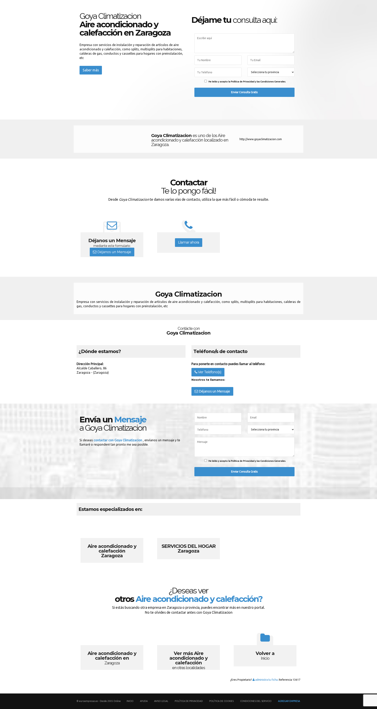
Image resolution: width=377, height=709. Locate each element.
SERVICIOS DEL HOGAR (188, 541)
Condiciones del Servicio (256, 701)
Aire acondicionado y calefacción (112, 541)
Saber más (91, 70)
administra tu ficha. (266, 679)
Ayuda (144, 701)
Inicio (130, 701)
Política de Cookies (221, 701)
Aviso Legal (161, 701)
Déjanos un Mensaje (113, 252)
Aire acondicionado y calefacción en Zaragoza (112, 648)
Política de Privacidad (189, 701)
